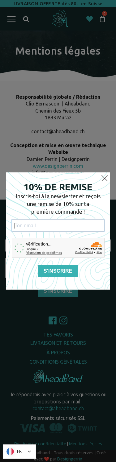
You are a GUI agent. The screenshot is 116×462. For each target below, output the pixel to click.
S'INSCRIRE (58, 271)
